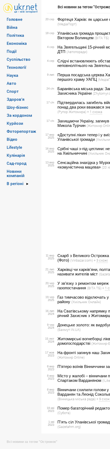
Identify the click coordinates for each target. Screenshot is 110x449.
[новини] (20, 8)
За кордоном (19, 115)
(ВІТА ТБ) (102, 37)
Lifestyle (14, 147)
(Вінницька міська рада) (76, 398)
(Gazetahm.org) (69, 426)
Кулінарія (16, 155)
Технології (16, 67)
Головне (14, 19)
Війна (12, 27)
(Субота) (63, 412)
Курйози (15, 123)
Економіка (17, 43)
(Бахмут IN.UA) (69, 329)
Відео (12, 139)
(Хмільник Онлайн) (86, 301)
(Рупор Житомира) (71, 111)
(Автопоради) (76, 51)
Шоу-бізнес (17, 107)
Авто (11, 83)
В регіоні (15, 183)
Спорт (13, 91)
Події (12, 51)
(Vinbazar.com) (81, 260)
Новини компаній (16, 173)
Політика (15, 35)
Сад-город (16, 163)
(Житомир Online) (71, 357)
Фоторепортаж (21, 131)
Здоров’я (16, 99)
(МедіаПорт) (67, 24)
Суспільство (18, 59)
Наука (12, 75)
